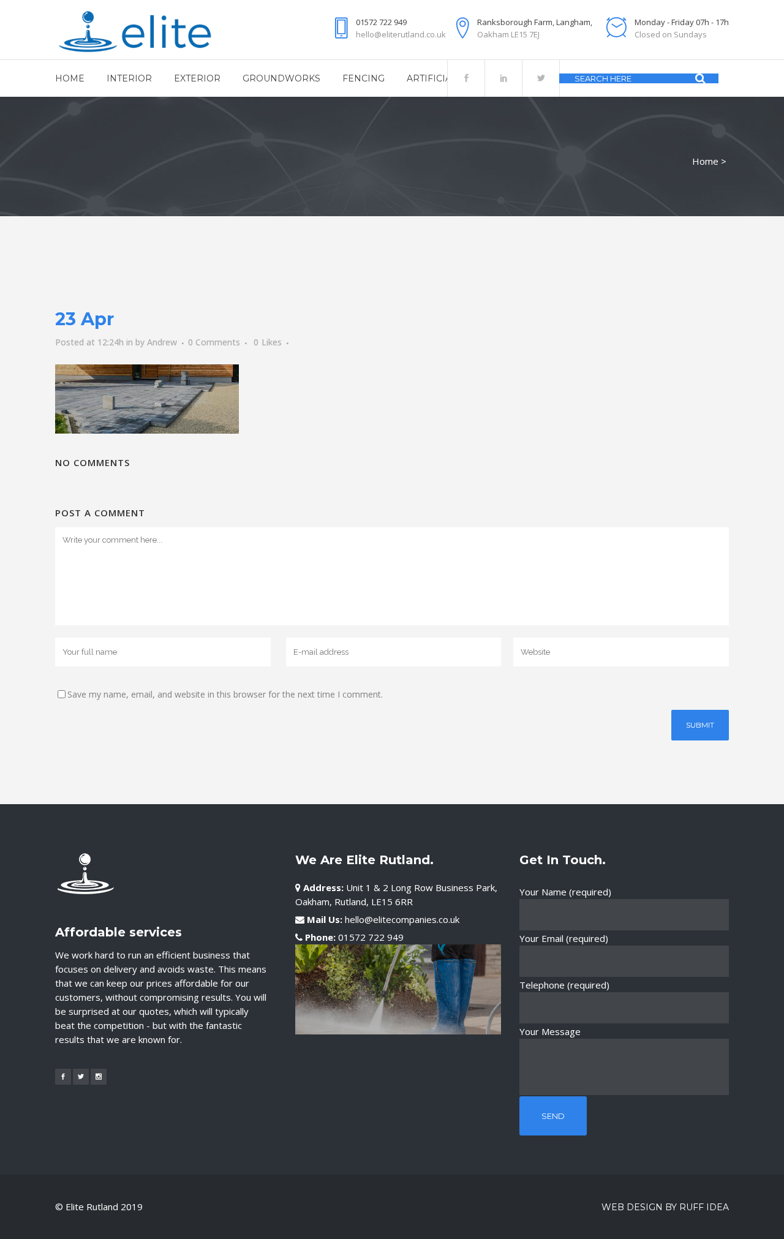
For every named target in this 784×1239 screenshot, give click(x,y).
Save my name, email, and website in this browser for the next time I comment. (225, 694)
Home (705, 161)
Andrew (162, 342)
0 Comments (214, 342)
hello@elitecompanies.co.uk (402, 919)
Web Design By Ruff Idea (665, 1207)
